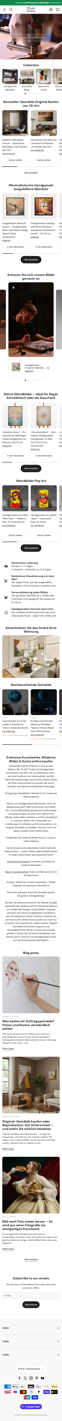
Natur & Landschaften (16, 871)
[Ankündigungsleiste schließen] (59, 2)
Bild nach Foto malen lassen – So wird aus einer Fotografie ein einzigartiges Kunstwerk (27, 1225)
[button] (4, 9)
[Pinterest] (36, 1378)
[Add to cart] (48, 368)
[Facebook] (19, 1378)
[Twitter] (25, 1378)
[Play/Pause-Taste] (13, 287)
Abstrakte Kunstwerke (18, 861)
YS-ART (53, 902)
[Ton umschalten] (48, 352)
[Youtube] (42, 1378)
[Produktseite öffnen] (10, 76)
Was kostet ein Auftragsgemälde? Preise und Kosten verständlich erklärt (28, 1025)
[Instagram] (31, 1378)
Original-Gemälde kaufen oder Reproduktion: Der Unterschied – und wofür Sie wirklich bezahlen (27, 1125)
